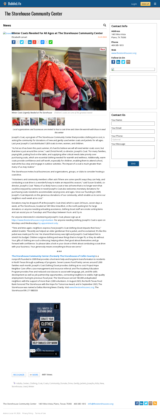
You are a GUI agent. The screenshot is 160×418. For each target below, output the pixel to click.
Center (26, 383)
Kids (97, 383)
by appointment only (48, 223)
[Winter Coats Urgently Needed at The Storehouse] (16, 121)
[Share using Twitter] (22, 43)
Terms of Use (40, 413)
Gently (76, 383)
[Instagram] (128, 63)
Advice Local (8, 413)
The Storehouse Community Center (33, 13)
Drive (70, 383)
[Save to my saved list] (50, 43)
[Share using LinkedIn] (30, 43)
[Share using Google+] (34, 43)
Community (54, 383)
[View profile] (8, 33)
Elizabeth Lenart (19, 37)
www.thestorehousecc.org (81, 287)
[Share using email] (42, 43)
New (102, 383)
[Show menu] (154, 4)
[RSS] (155, 403)
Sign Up (145, 4)
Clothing (33, 383)
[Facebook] (113, 63)
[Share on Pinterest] (103, 50)
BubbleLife (14, 3)
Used (25, 386)
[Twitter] (123, 63)
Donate (63, 383)
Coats (45, 383)
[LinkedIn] (118, 63)
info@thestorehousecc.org (100, 403)
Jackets (83, 383)
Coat (40, 383)
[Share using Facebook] (13, 43)
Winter (31, 386)
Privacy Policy (27, 413)
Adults (19, 383)
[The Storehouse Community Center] (113, 69)
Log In (134, 4)
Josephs (90, 383)
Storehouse (17, 386)
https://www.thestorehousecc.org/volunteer (32, 220)
